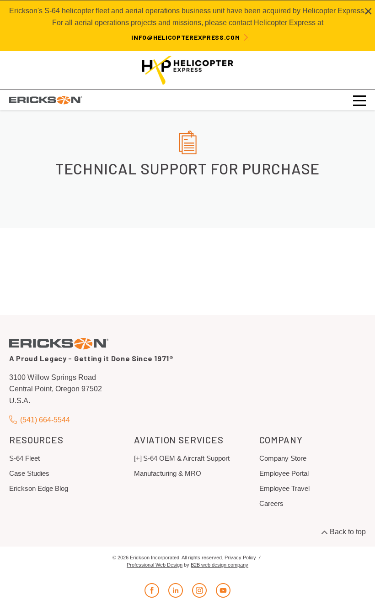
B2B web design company (219, 565)
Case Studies (29, 473)
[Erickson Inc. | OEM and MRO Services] (45, 100)
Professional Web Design (154, 565)
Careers (271, 503)
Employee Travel (284, 488)
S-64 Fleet (24, 458)
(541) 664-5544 (45, 420)
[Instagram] (199, 590)
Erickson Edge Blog (38, 488)
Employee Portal (284, 473)
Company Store (282, 458)
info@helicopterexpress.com (185, 37)
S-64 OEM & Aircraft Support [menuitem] (186, 458)
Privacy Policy (240, 557)
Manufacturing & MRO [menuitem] (167, 473)
